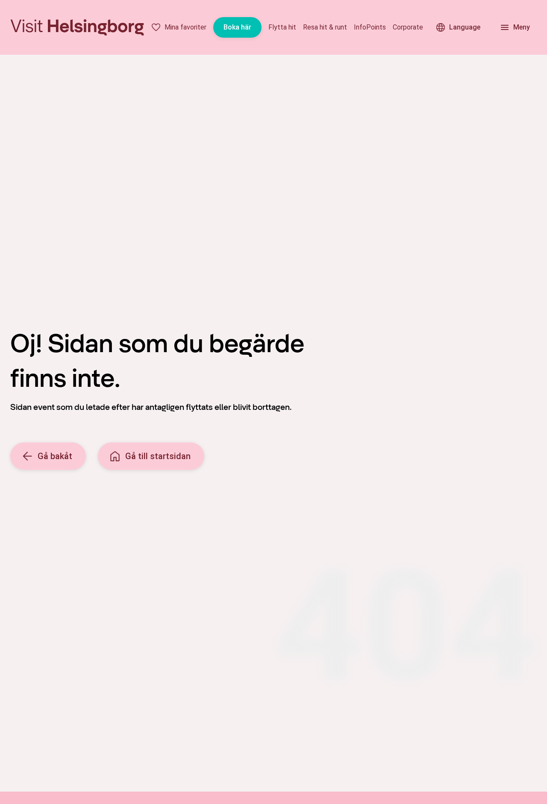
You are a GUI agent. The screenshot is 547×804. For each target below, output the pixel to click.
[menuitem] (178, 27)
